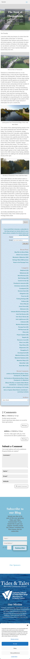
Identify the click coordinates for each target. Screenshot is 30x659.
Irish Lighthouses (21, 319)
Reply (25, 425)
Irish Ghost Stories (21, 316)
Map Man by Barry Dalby (21, 252)
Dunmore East (22, 291)
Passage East (22, 327)
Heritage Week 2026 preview (20, 260)
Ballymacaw (23, 273)
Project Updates (21, 334)
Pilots (24, 332)
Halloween (23, 309)
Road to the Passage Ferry (20, 262)
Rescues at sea (21, 340)
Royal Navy (23, 345)
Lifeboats (23, 322)
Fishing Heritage (21, 298)
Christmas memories (20, 286)
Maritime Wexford (21, 324)
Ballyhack (23, 270)
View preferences (15, 653)
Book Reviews (22, 275)
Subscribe (20, 548)
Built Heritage (22, 278)
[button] (27, 625)
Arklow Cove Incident (22, 254)
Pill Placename (22, 329)
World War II (22, 365)
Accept (15, 643)
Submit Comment (22, 486)
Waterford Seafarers (20, 358)
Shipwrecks (22, 347)
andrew (11, 20)
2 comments (15, 24)
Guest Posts (11, 22)
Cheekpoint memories (20, 283)
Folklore (23, 301)
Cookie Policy (14, 656)
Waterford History (20, 355)
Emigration (23, 293)
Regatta (24, 337)
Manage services (14, 639)
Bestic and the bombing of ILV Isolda (17, 387)
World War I (23, 363)
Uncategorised (22, 352)
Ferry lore (24, 296)
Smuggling (23, 350)
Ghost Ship (23, 303)
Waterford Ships (21, 360)
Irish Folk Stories (21, 314)
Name (11, 237)
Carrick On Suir (22, 280)
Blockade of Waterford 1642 (20, 257)
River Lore (19, 22)
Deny (15, 648)
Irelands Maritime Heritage (18, 311)
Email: (11, 240)
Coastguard (22, 288)
